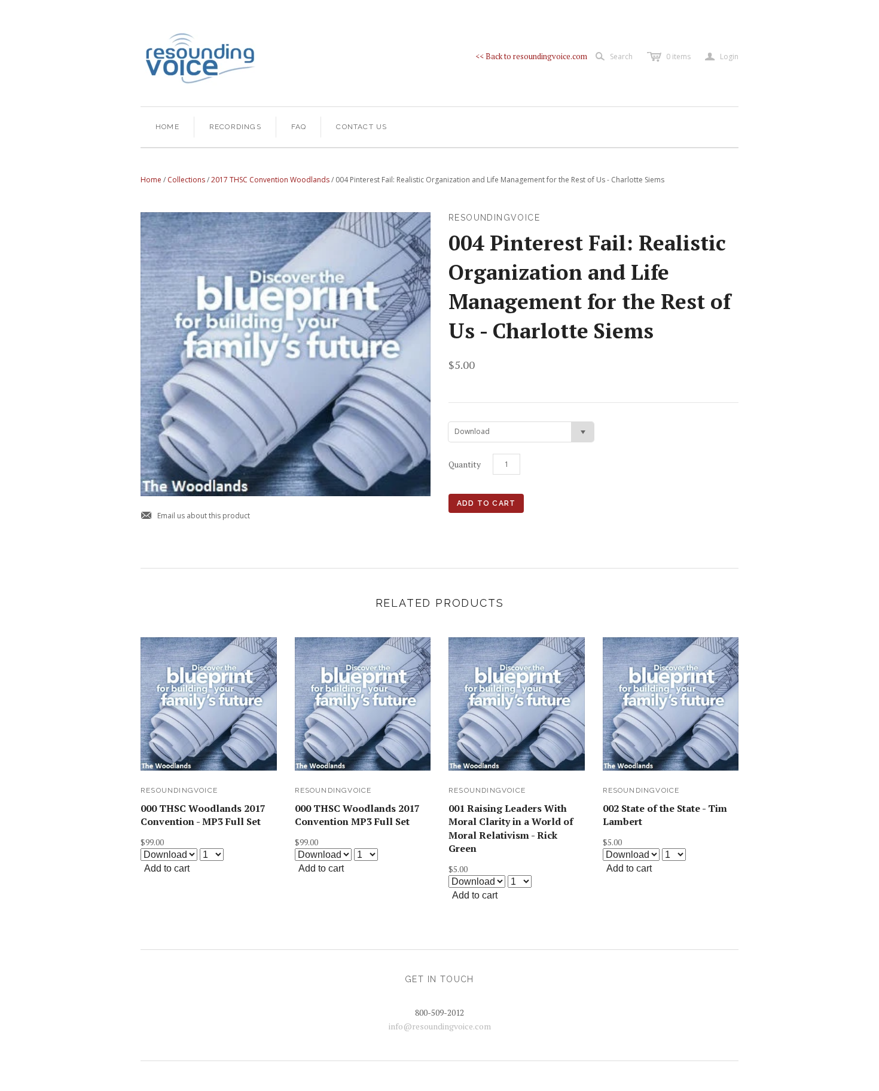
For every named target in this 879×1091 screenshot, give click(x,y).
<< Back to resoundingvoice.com (531, 56)
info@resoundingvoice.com (440, 1026)
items (678, 56)
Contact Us (361, 127)
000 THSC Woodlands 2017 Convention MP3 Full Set (357, 815)
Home (167, 127)
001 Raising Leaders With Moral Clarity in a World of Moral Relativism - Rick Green (510, 828)
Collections (186, 180)
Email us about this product (195, 516)
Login (721, 57)
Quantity (464, 464)
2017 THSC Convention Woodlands (270, 180)
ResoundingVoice (179, 790)
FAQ (299, 127)
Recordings (235, 127)
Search (621, 56)
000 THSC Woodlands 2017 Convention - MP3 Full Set (203, 815)
